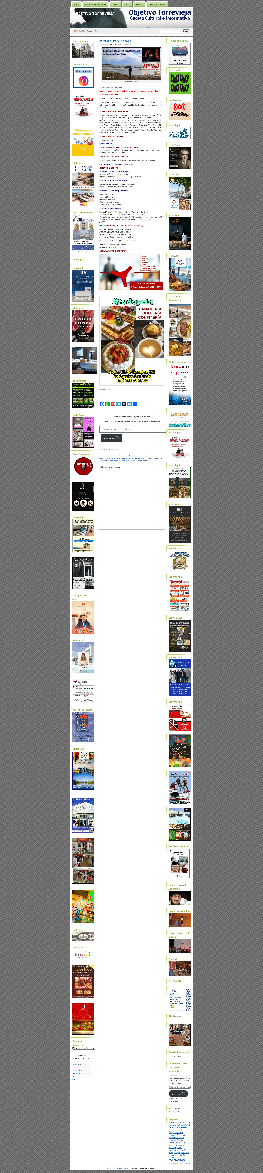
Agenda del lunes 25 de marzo (115, 41)
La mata (175, 1145)
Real (185, 1150)
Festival (181, 1138)
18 (76, 1070)
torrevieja (177, 1160)
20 (81, 1070)
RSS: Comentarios (175, 1112)
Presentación (173, 1150)
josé (170, 1145)
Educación (181, 1135)
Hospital (186, 1143)
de (182, 1130)
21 (84, 1070)
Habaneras (173, 1143)
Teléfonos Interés (157, 4)
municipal (172, 1148)
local (180, 1145)
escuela (171, 1138)
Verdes (177, 1163)
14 (84, 1067)
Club (187, 1124)
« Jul (74, 1079)
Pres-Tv (139, 4)
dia (181, 1132)
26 (79, 1073)
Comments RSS (93, 31)
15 (86, 1067)
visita (181, 1163)
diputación (172, 1135)
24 (74, 1073)
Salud (187, 1153)
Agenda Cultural (113, 449)
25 (76, 1073)
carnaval (186, 1122)
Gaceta (115, 4)
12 (79, 1067)
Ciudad (182, 1125)
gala (181, 1140)
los (184, 1145)
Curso (178, 1130)
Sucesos (173, 1155)
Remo (183, 1153)
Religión (177, 1153)
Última (186, 1163)
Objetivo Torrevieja (94, 14)
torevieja (172, 1157)
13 (81, 1067)
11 (76, 1067)
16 (89, 1067)
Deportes (174, 1132)
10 (74, 1067)
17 (74, 1070)
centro (176, 1125)
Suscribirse (110, 439)
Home (76, 4)
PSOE (181, 1150)
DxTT (127, 4)
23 (89, 1070)
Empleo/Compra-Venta (95, 4)
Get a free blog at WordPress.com (118, 1168)
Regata (171, 1153)
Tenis (185, 1155)
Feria (176, 1138)
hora (181, 1142)
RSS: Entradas (174, 1108)
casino (171, 1125)
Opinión (179, 1148)
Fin (178, 1140)
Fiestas (172, 1140)
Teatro (179, 1155)
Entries (80, 31)
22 (86, 1070)
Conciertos (174, 1127)
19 (79, 1070)
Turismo (171, 1163)
